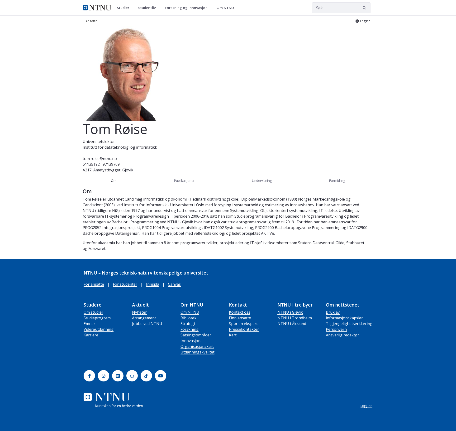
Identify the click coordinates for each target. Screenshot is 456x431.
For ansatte (94, 284)
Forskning (189, 329)
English (365, 21)
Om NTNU (189, 312)
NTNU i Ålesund (291, 323)
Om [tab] (114, 180)
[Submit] (365, 8)
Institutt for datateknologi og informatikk (120, 147)
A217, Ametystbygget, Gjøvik (108, 170)
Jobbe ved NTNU (147, 323)
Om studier (93, 312)
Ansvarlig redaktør (342, 335)
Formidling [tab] (337, 180)
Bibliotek (188, 318)
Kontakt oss (239, 312)
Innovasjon (190, 340)
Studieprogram (97, 318)
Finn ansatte (240, 318)
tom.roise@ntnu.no (100, 158)
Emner (89, 323)
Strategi (187, 323)
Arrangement (144, 318)
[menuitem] (124, 8)
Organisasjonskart (197, 346)
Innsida (152, 284)
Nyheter (139, 312)
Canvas (174, 284)
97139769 (111, 164)
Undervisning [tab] (262, 180)
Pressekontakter (244, 329)
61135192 (91, 164)
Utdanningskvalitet (197, 352)
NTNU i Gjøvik (290, 312)
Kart (233, 335)
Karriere (91, 335)
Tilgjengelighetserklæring (349, 323)
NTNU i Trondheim (294, 318)
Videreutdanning (99, 329)
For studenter (125, 284)
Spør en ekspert (243, 323)
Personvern (336, 329)
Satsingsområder (195, 335)
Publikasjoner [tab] (184, 180)
